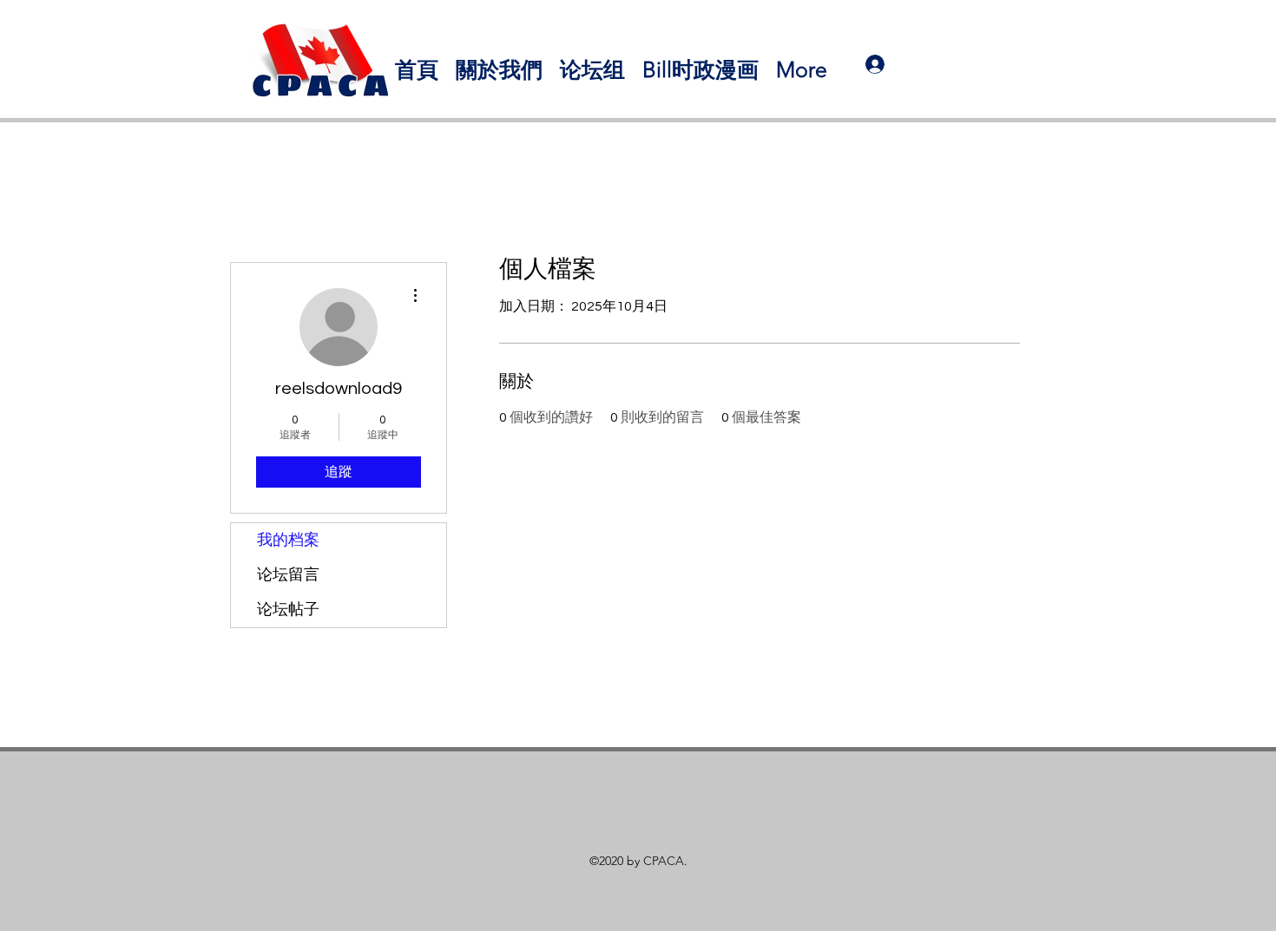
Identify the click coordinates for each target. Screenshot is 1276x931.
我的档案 (288, 540)
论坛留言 (288, 575)
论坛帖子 (288, 609)
